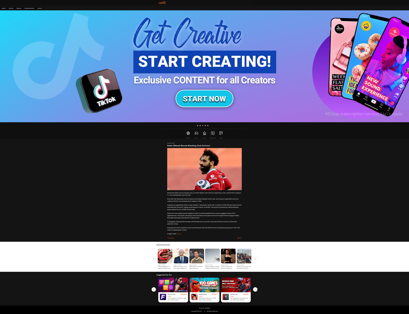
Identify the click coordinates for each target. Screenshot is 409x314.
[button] (197, 125)
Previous (171, 238)
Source (178, 234)
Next (239, 238)
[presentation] (153, 258)
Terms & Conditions (204, 308)
